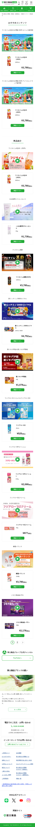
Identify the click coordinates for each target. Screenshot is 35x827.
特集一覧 (18, 778)
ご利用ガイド (6, 753)
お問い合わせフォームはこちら (17, 744)
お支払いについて (7, 764)
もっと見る (17, 709)
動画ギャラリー (25, 13)
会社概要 (18, 753)
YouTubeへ (17, 658)
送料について (6, 760)
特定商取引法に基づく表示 (24, 760)
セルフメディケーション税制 (24, 764)
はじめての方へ (6, 756)
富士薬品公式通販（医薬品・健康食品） (11, 13)
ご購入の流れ (6, 771)
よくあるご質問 (6, 775)
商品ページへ (17, 72)
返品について (6, 767)
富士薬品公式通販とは (22, 756)
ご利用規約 (5, 778)
